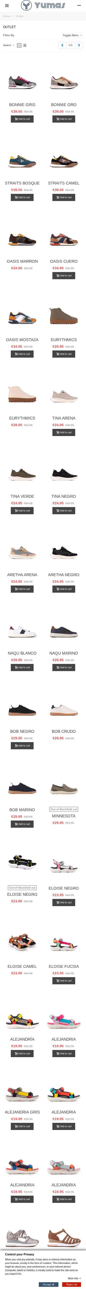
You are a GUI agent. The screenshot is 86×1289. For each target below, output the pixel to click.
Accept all (48, 1284)
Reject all (71, 1284)
